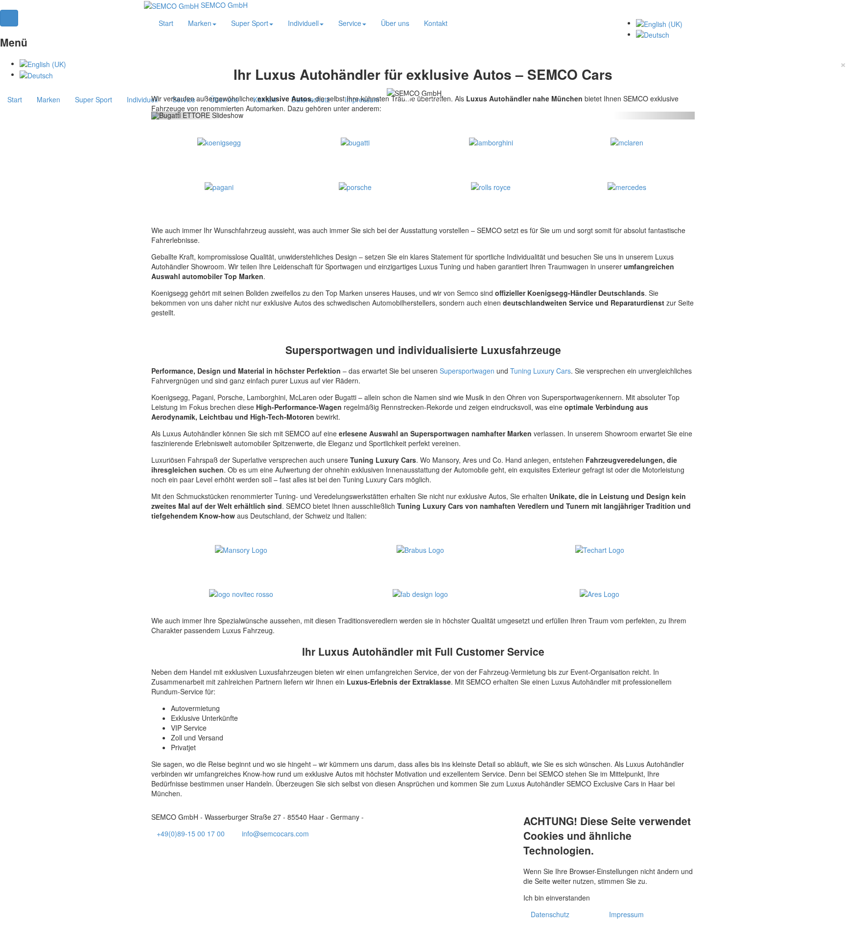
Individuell (142, 99)
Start (14, 99)
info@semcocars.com (275, 833)
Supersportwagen (467, 371)
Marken (48, 99)
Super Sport (93, 99)
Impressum (626, 914)
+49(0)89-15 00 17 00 (191, 833)
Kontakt (435, 23)
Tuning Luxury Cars (540, 371)
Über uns (395, 23)
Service (349, 23)
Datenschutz (550, 914)
